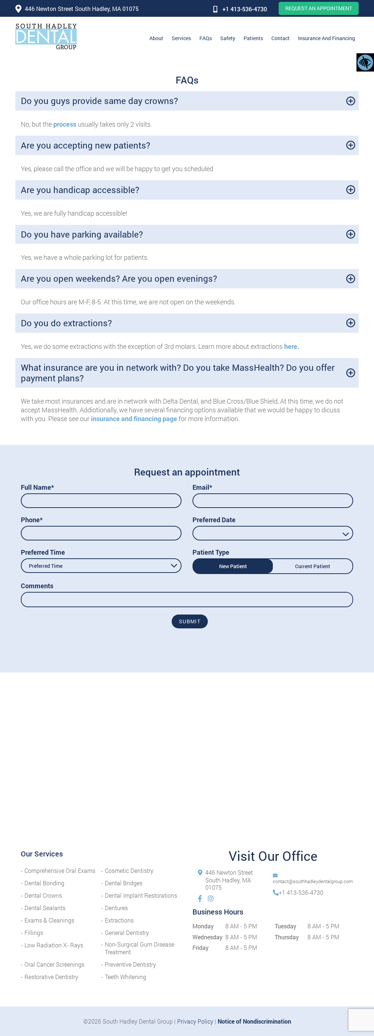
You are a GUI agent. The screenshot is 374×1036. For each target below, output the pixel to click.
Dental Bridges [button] (123, 883)
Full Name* (37, 487)
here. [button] (291, 346)
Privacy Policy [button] (195, 1021)
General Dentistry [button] (127, 932)
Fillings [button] (33, 932)
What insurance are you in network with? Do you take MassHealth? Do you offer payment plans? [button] (178, 373)
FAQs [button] (205, 38)
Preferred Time (43, 552)
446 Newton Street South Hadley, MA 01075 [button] (82, 8)
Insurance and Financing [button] (326, 38)
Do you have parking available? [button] (82, 234)
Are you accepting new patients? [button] (85, 145)
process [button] (64, 124)
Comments (37, 585)
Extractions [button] (119, 920)
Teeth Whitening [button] (125, 977)
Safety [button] (227, 38)
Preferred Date (214, 519)
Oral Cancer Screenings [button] (54, 964)
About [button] (156, 38)
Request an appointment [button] (318, 8)
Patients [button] (253, 38)
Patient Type (210, 552)
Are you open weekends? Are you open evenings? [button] (119, 278)
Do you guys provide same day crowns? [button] (99, 101)
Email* (202, 487)
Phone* (32, 519)
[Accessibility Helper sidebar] (365, 62)
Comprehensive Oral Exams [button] (59, 870)
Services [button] (181, 38)
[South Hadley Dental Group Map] (187, 766)
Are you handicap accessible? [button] (80, 190)
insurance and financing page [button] (134, 418)
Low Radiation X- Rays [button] (53, 945)
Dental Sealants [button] (44, 908)
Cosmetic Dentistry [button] (129, 870)
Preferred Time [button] (45, 565)
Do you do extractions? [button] (66, 323)
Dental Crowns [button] (43, 895)
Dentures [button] (116, 908)
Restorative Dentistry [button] (51, 977)
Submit (190, 621)
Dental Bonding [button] (44, 883)
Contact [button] (280, 38)
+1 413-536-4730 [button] (244, 9)
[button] (46, 36)
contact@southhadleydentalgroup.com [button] (313, 881)
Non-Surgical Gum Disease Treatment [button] (139, 948)
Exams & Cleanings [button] (49, 920)
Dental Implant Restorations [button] (141, 895)
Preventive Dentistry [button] (130, 964)
